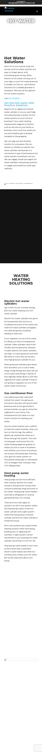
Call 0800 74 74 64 (21, 290)
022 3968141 (14, 98)
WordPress (21, 751)
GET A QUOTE (21, 29)
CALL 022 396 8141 (21, 36)
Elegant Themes (25, 748)
